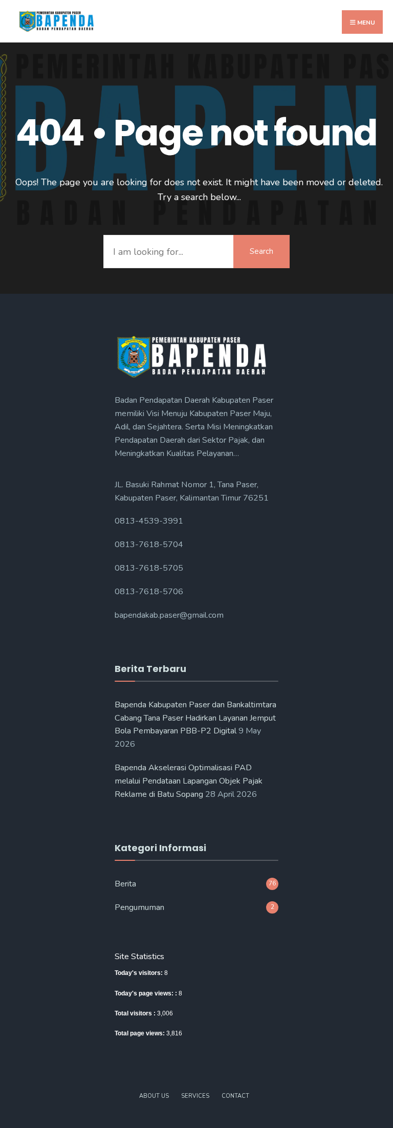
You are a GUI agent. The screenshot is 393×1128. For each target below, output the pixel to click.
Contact (235, 1096)
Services (195, 1096)
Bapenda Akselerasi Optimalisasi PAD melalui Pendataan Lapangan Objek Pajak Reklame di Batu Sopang (189, 781)
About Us (154, 1096)
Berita (125, 884)
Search (261, 251)
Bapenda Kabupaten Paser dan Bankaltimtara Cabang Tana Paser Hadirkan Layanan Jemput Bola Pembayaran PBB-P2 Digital (195, 718)
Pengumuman (139, 907)
